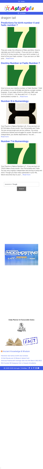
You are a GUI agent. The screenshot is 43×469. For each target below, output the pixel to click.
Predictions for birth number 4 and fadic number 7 (20, 23)
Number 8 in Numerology (15, 101)
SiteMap (24, 368)
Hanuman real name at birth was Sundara (14, 355)
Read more (10, 58)
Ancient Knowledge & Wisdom (16, 351)
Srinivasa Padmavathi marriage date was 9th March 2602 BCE (21, 360)
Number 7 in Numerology (14, 141)
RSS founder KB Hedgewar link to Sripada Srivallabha (18, 363)
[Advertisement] (21, 218)
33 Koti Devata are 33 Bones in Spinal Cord (15, 358)
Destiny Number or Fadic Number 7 (20, 63)
